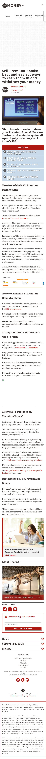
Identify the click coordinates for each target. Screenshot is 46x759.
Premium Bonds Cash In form (26, 348)
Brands (6, 648)
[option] (23, 583)
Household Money (18, 16)
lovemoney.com (21, 694)
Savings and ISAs (18, 87)
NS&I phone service (13, 309)
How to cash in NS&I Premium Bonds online (21, 153)
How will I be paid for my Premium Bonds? (23, 172)
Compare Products (13, 644)
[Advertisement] (23, 44)
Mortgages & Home (39, 16)
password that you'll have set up (15, 218)
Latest (7, 16)
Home (5, 639)
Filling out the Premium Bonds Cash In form (22, 165)
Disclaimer (32, 696)
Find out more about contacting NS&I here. (24, 460)
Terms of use (14, 696)
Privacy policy (24, 696)
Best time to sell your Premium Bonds (22, 178)
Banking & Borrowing (28, 16)
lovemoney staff (17, 90)
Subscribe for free (23, 628)
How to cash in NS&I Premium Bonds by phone (21, 159)
